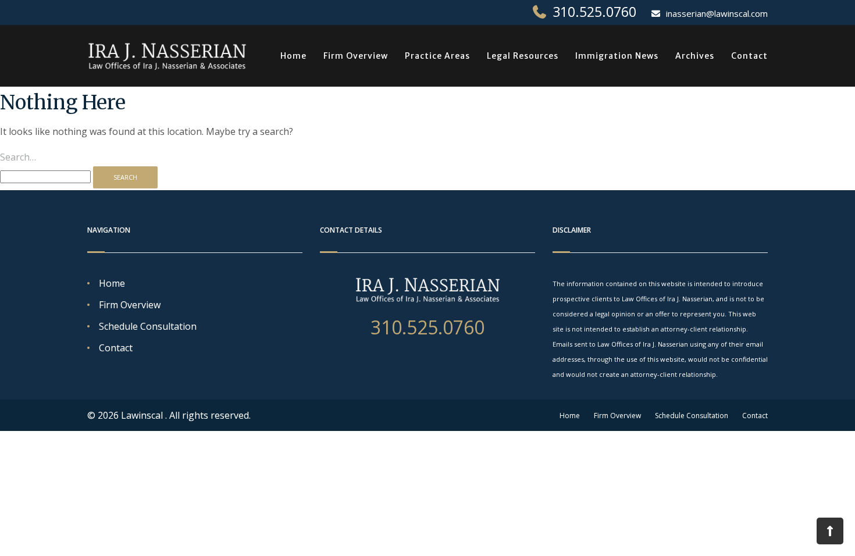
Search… (18, 157)
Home (293, 56)
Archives (694, 56)
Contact (749, 56)
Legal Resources (522, 56)
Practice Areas (437, 56)
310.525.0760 (594, 12)
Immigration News (616, 56)
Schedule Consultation (148, 326)
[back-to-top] (830, 531)
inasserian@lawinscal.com (717, 13)
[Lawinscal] (167, 55)
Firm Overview (355, 56)
